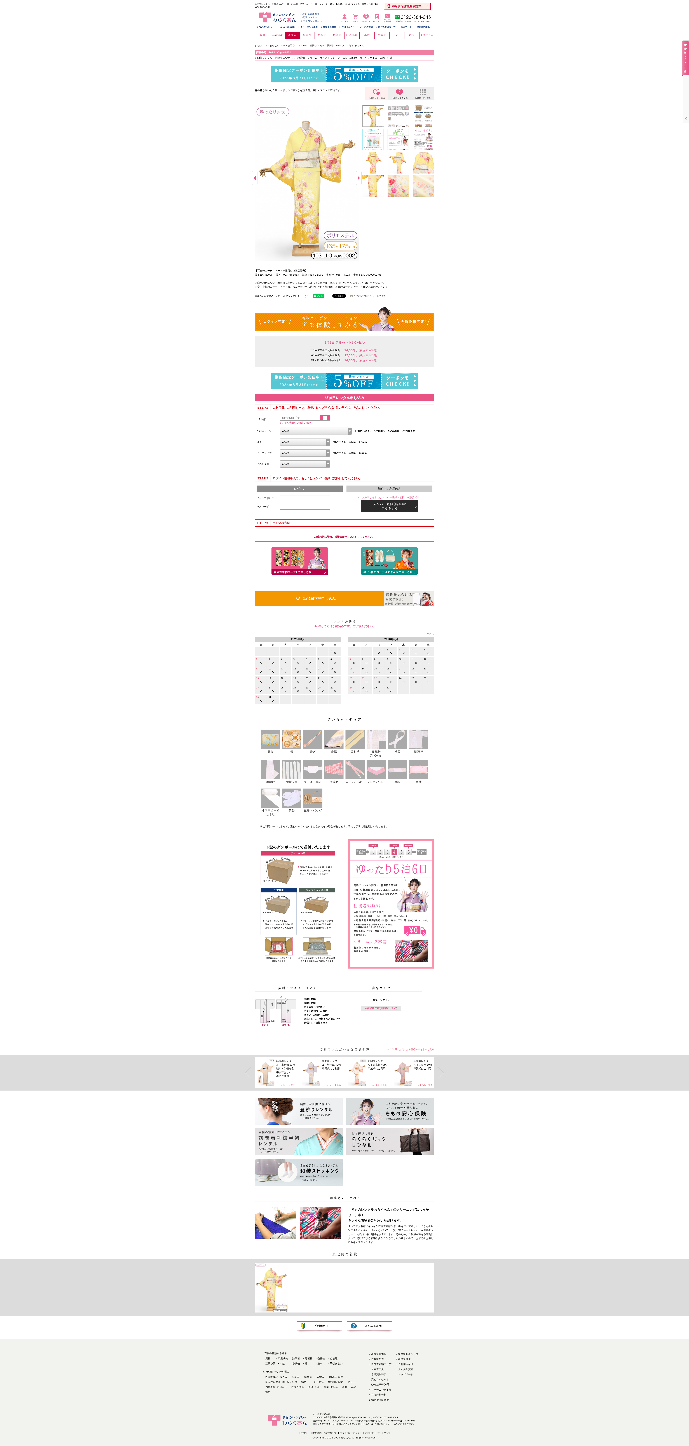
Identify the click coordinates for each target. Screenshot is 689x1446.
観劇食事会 (331, 1387)
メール (370, 1424)
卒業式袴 (283, 1358)
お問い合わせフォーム (385, 1424)
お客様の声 (377, 1359)
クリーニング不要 (309, 27)
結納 (303, 1382)
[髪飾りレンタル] (299, 1111)
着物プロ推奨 (378, 1354)
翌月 (429, 633)
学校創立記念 (335, 1382)
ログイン (344, 21)
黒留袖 (308, 1358)
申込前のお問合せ (387, 20)
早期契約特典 (423, 27)
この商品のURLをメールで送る (370, 296)
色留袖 (321, 1358)
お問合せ (369, 1433)
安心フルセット (266, 27)
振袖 (267, 1358)
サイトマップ (384, 1433)
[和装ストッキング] (299, 1172)
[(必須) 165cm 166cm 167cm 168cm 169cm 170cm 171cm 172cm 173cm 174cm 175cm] (305, 442)
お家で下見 (406, 27)
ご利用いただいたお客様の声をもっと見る (412, 1049)
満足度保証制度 (380, 1399)
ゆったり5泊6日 (287, 27)
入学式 (320, 1376)
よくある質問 (366, 27)
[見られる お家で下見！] (409, 598)
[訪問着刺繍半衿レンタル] (299, 1141)
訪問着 (296, 1358)
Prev (254, 178)
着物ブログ (404, 1359)
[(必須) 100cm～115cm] (305, 453)
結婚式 (308, 1376)
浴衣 (319, 1363)
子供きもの (336, 1363)
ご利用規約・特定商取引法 (324, 1433)
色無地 (334, 1358)
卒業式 (295, 1376)
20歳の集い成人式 (276, 1376)
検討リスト (366, 18)
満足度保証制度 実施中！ (408, 6)
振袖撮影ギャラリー (409, 1354)
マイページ (376, 21)
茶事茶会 (314, 1387)
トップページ (405, 1374)
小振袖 (296, 1363)
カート (355, 21)
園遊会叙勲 (336, 1376)
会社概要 (303, 1433)
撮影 (267, 1392)
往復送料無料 (329, 27)
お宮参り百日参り (276, 1387)
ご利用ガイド (347, 27)
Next (359, 178)
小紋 (282, 1363)
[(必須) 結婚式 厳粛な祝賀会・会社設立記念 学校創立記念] (316, 431)
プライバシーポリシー (351, 1433)
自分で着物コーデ (386, 27)
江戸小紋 (270, 1363)
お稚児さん (297, 1387)
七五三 (351, 1382)
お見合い (319, 1382)
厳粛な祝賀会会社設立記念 (281, 1382)
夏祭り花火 (349, 1387)
